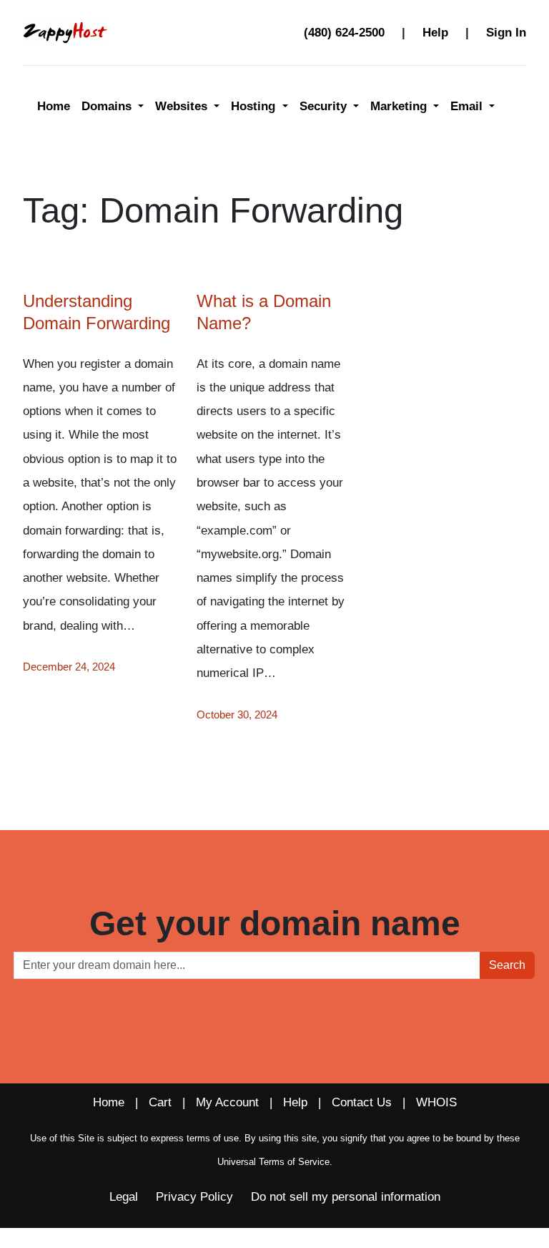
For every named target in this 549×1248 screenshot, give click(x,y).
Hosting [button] (255, 106)
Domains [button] (108, 106)
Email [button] (468, 106)
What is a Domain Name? (264, 312)
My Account (227, 1102)
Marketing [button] (400, 106)
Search (507, 965)
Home (53, 106)
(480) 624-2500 (344, 32)
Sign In (506, 32)
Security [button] (325, 106)
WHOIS (436, 1102)
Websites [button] (183, 106)
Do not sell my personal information (345, 1197)
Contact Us (362, 1102)
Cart (160, 1102)
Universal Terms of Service (273, 1161)
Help (435, 32)
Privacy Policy (194, 1197)
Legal (123, 1197)
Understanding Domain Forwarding (96, 312)
